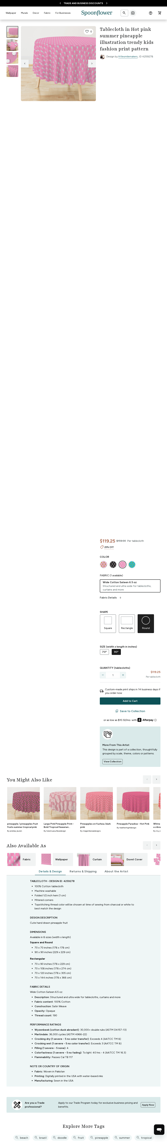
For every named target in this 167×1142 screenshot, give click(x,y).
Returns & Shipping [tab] (83, 871)
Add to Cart (130, 700)
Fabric (47, 13)
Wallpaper (11, 13)
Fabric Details (111, 598)
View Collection (112, 761)
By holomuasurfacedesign (55, 831)
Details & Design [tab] (50, 871)
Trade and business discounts (83, 3)
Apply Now (148, 1105)
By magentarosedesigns (90, 831)
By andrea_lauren (14, 831)
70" (104, 651)
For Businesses (63, 13)
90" (116, 651)
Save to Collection (130, 711)
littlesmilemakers (128, 56)
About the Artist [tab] (116, 871)
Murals (24, 13)
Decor (36, 13)
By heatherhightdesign (126, 828)
